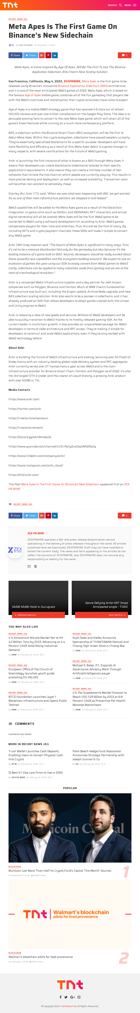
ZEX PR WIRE (26, 45)
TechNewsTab (68, 1006)
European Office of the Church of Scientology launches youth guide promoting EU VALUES (31, 673)
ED (77, 764)
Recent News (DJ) (18, 19)
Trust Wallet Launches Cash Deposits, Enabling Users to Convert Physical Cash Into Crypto (36, 755)
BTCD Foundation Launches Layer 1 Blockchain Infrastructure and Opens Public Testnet (38, 701)
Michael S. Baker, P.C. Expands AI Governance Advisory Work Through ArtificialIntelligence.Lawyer (97, 669)
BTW (14, 764)
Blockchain (15, 866)
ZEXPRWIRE (72, 81)
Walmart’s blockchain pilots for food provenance (41, 957)
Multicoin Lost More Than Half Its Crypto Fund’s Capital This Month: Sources (60, 871)
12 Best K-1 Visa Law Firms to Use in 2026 (36, 773)
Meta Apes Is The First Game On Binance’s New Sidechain (60, 484)
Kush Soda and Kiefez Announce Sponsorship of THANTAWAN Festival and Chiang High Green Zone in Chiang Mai (101, 642)
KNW (14, 654)
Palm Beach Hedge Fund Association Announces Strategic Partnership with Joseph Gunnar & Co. (98, 755)
